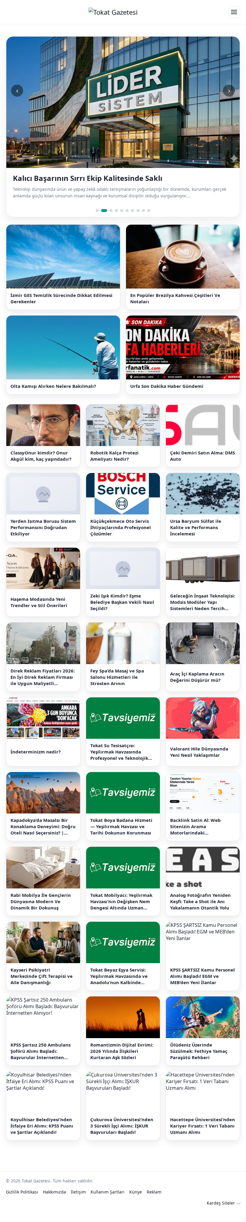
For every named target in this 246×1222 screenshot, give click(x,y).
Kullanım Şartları (107, 1201)
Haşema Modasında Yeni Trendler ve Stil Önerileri (38, 612)
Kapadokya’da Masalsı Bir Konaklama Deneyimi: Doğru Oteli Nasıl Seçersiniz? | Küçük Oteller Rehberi (43, 836)
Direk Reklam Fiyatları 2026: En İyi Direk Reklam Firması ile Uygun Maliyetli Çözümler (42, 686)
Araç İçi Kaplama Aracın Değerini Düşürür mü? (197, 687)
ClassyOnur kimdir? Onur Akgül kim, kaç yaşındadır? (40, 465)
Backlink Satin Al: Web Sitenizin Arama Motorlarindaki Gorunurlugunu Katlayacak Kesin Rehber (201, 836)
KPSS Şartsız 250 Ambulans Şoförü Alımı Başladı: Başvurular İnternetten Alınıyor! (40, 1060)
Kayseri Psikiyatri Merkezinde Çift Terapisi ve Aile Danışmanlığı (41, 986)
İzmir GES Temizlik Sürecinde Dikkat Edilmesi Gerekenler (61, 308)
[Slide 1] (97, 220)
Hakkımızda (54, 1201)
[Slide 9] (143, 220)
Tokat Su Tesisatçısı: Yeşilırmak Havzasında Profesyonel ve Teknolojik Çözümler (119, 761)
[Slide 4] (116, 220)
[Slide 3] (109, 220)
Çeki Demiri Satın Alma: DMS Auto (202, 465)
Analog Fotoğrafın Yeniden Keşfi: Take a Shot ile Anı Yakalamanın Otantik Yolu (200, 911)
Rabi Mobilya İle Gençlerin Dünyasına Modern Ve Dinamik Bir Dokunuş (40, 911)
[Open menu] (234, 12)
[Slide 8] (138, 220)
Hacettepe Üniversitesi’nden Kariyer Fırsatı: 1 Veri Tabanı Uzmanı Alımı (202, 1135)
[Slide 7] (132, 220)
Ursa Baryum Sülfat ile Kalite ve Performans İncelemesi (195, 537)
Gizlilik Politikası (22, 1201)
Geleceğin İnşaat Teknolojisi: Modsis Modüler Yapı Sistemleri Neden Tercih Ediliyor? (202, 612)
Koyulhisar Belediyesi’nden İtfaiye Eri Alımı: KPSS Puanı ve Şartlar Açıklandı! (41, 1135)
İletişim (78, 1201)
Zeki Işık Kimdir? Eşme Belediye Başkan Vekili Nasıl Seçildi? (122, 612)
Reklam (154, 1201)
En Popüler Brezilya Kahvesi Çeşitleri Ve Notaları (175, 308)
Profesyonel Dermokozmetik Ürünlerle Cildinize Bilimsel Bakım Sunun (113, 183)
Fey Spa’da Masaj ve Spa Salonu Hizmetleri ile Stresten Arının (117, 686)
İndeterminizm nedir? (35, 761)
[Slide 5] (121, 220)
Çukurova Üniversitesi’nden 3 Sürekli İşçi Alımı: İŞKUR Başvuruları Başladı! (121, 1135)
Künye (135, 1201)
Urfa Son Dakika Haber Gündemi (166, 396)
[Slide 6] (127, 220)
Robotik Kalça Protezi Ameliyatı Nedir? (114, 465)
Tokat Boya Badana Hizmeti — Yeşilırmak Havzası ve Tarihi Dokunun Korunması (121, 836)
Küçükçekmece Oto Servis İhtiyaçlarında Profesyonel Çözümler (120, 537)
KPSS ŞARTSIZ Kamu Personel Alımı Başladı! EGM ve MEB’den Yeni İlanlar (202, 986)
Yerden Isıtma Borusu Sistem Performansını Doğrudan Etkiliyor (43, 537)
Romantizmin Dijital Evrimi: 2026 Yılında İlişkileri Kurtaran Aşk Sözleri (121, 1060)
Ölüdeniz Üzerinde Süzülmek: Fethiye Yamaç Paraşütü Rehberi (198, 1060)
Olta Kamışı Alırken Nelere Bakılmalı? (53, 396)
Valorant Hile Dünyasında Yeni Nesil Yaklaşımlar (199, 761)
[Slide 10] (148, 220)
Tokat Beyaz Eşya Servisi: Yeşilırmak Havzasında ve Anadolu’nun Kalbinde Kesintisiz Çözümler (119, 986)
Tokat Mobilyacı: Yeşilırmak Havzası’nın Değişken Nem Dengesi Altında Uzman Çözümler (121, 911)
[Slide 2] (102, 220)
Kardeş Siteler (221, 1212)
